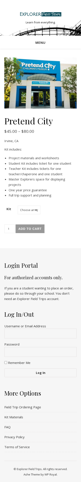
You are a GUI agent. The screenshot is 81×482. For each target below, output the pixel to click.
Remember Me (18, 362)
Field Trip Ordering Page (22, 407)
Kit (8, 209)
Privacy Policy (14, 437)
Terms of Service (17, 447)
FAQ (7, 427)
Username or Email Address (25, 326)
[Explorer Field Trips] (40, 14)
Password (11, 344)
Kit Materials (13, 417)
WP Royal (50, 474)
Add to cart (30, 228)
